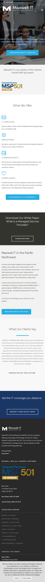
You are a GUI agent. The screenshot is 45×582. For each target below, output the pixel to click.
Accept (16, 578)
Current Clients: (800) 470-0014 (11, 502)
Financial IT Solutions (10, 522)
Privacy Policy (6, 451)
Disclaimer (5, 453)
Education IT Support (10, 519)
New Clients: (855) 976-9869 (10, 497)
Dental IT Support (9, 515)
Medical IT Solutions (10, 533)
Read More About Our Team (16, 311)
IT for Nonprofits (9, 536)
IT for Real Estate (9, 540)
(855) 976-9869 (19, 2)
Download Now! (22, 238)
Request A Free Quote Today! (22, 412)
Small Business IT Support (12, 543)
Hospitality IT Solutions (12, 526)
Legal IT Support (8, 529)
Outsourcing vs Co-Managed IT (22, 197)
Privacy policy (26, 578)
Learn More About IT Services (22, 52)
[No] (42, 572)
